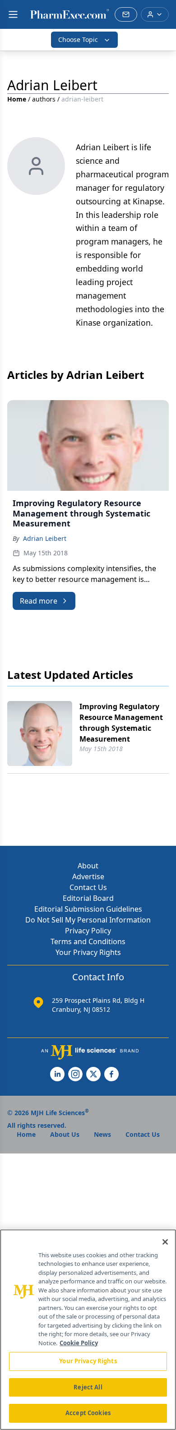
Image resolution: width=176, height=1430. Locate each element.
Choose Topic (78, 39)
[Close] (165, 1242)
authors (44, 99)
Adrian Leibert (44, 538)
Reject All (88, 1387)
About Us (64, 1134)
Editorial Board (88, 898)
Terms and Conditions (88, 941)
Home (16, 99)
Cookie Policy (79, 1343)
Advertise (88, 876)
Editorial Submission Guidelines (88, 909)
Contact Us (88, 887)
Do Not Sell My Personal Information (88, 920)
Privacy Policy (88, 931)
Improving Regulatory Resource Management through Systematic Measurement (121, 722)
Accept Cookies (88, 1413)
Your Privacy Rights (88, 952)
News (102, 1134)
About (88, 866)
